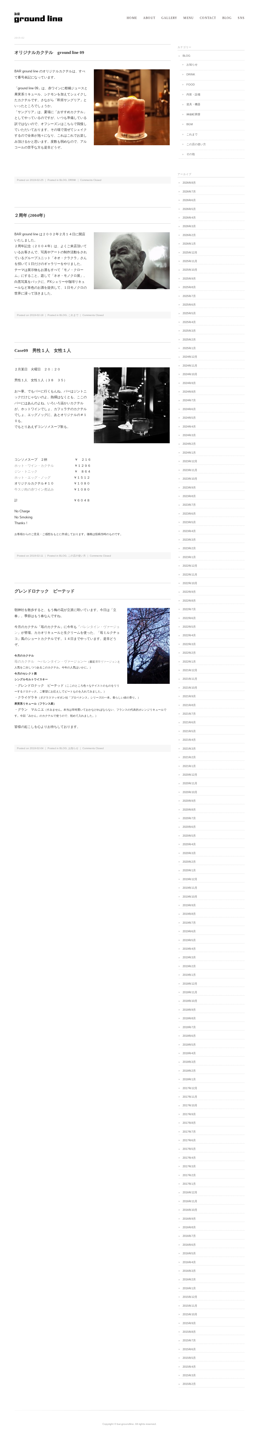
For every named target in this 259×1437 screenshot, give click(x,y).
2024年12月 (190, 356)
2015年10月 (190, 1314)
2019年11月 (190, 887)
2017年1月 (189, 1183)
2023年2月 (189, 548)
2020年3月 (189, 853)
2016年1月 (189, 1288)
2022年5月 (189, 626)
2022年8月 (189, 600)
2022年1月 (189, 661)
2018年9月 (189, 1009)
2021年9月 (189, 696)
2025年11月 (190, 261)
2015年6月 (189, 1349)
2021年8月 (189, 705)
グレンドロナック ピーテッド (44, 591)
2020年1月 (189, 870)
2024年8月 (189, 391)
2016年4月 (189, 1262)
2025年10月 (190, 269)
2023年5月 (189, 522)
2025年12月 (190, 252)
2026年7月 (189, 191)
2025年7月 (189, 296)
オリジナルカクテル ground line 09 (49, 52)
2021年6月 (189, 722)
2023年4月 (189, 531)
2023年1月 (189, 557)
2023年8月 (189, 496)
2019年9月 (189, 905)
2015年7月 (189, 1340)
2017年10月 (190, 1105)
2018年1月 (189, 1079)
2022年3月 (189, 644)
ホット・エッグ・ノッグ (32, 477)
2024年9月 (189, 383)
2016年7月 (189, 1235)
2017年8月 (189, 1122)
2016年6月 (189, 1244)
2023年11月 (190, 470)
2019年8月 (189, 913)
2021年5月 (189, 731)
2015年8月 (189, 1331)
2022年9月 (189, 591)
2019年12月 (190, 879)
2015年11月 (190, 1305)
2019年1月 (189, 974)
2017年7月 (189, 1131)
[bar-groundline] (38, 21)
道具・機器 (193, 104)
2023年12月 (190, 461)
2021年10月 (190, 687)
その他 (190, 154)
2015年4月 (189, 1366)
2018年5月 (189, 1044)
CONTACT (208, 18)
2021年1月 (189, 766)
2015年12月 (190, 1296)
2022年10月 (190, 583)
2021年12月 (190, 670)
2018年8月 (189, 1018)
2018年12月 (190, 983)
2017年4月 (189, 1157)
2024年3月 (189, 435)
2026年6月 (189, 200)
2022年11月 (190, 574)
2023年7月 (189, 504)
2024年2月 (189, 443)
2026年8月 (189, 182)
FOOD (190, 84)
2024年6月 (189, 409)
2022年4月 (189, 635)
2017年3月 (189, 1166)
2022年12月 (190, 565)
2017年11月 (190, 1096)
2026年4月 (189, 217)
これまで (73, 315)
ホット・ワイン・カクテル (34, 466)
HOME (132, 18)
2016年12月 (190, 1192)
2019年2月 (189, 966)
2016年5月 (189, 1253)
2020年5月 (189, 835)
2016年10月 (190, 1209)
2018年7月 (189, 1027)
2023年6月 (189, 513)
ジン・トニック (25, 471)
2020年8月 (189, 809)
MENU (188, 18)
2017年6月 (189, 1140)
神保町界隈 (193, 114)
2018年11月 (190, 992)
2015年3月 (189, 1375)
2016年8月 (189, 1227)
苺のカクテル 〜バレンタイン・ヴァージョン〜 (50, 661)
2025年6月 (189, 304)
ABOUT (149, 18)
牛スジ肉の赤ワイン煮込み (34, 489)
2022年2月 (189, 652)
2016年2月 (189, 1279)
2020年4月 (189, 844)
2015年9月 (189, 1323)
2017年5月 (189, 1148)
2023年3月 (189, 539)
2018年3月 (189, 1061)
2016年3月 (189, 1270)
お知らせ (73, 748)
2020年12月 (190, 774)
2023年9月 (189, 487)
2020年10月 (190, 792)
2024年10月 (190, 374)
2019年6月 (189, 931)
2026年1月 (189, 243)
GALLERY (169, 18)
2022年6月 (189, 618)
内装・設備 (193, 94)
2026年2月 (189, 235)
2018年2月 (189, 1070)
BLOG (227, 18)
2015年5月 (189, 1357)
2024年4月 (189, 426)
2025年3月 (189, 330)
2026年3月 (189, 226)
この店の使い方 (77, 555)
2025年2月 (189, 339)
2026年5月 (189, 208)
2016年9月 (189, 1218)
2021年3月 (189, 748)
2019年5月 (189, 940)
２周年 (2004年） (31, 215)
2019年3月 (189, 957)
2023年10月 (190, 478)
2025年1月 (189, 348)
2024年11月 (190, 365)
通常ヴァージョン (106, 661)
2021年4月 (189, 739)
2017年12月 (190, 1088)
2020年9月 (189, 800)
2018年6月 (189, 1035)
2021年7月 (189, 713)
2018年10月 (190, 1000)
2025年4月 (189, 322)
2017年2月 (189, 1175)
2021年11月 (190, 678)
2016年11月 (190, 1201)
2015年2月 (189, 1383)
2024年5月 (189, 417)
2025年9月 (189, 278)
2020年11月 (190, 783)
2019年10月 (190, 896)
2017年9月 (189, 1114)
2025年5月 (189, 313)
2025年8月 (189, 287)
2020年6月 (189, 826)
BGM (189, 124)
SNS (241, 18)
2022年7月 (189, 609)
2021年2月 (189, 757)
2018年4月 (189, 1053)
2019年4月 (189, 948)
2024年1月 (189, 452)
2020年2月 (189, 861)
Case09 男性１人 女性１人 (42, 350)
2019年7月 (189, 922)
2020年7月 (189, 818)
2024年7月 (189, 400)
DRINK (72, 180)
